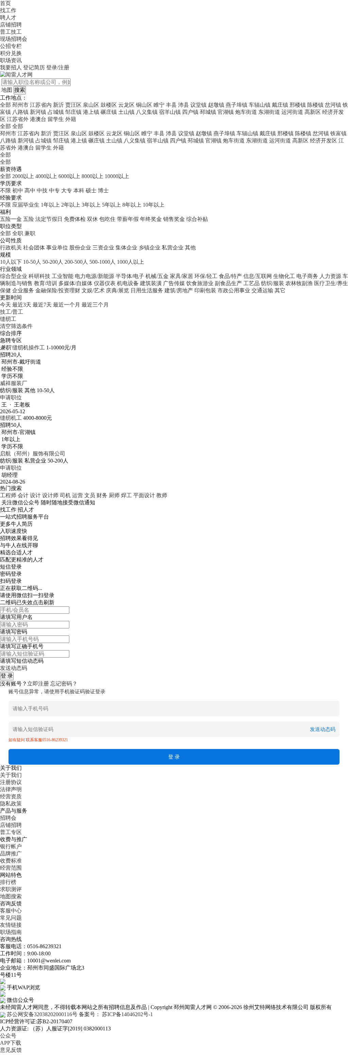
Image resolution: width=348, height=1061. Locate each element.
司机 (65, 495)
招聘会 (8, 818)
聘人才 (8, 17)
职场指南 (11, 932)
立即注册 (38, 683)
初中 (17, 190)
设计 (35, 495)
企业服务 (23, 290)
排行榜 (8, 882)
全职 (17, 233)
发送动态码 (13, 668)
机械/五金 (157, 276)
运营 (77, 495)
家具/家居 (181, 276)
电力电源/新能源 (94, 276)
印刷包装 (205, 290)
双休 (92, 219)
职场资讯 (11, 60)
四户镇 (190, 112)
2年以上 (70, 205)
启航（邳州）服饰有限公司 (32, 453)
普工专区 (11, 832)
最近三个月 (95, 305)
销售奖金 (174, 219)
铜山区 (144, 105)
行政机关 (11, 247)
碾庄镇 (109, 112)
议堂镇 (198, 105)
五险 (28, 219)
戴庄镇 (280, 105)
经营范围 (11, 868)
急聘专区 (11, 340)
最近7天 (42, 305)
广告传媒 (174, 283)
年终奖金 (151, 219)
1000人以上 (130, 262)
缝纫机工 (11, 418)
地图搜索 (11, 896)
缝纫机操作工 (28, 347)
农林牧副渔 (299, 283)
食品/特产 (230, 276)
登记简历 (34, 67)
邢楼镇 (298, 105)
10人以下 (11, 262)
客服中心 (11, 911)
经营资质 (11, 796)
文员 (89, 495)
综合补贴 (197, 219)
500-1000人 (102, 262)
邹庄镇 (73, 112)
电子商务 (307, 276)
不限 (5, 190)
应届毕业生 (25, 205)
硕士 (91, 190)
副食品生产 (228, 283)
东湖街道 (269, 112)
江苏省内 (41, 105)
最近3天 (21, 305)
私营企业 (173, 247)
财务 (102, 495)
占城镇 (56, 112)
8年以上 (131, 205)
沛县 (183, 105)
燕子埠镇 (236, 105)
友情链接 (11, 925)
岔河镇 (333, 105)
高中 (29, 190)
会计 (23, 495)
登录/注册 (57, 67)
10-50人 (32, 262)
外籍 (70, 119)
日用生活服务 (146, 290)
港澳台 (38, 119)
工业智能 (62, 276)
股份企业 (80, 247)
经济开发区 (323, 140)
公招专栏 (11, 46)
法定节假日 (49, 219)
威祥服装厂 (13, 383)
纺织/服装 (272, 283)
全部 (5, 105)
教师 (161, 495)
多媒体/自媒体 (75, 283)
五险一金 (11, 219)
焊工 (126, 495)
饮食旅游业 (199, 283)
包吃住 (107, 219)
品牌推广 (11, 853)
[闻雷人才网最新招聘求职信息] (16, 74)
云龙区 (126, 105)
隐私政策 (11, 803)
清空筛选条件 (16, 326)
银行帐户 (11, 846)
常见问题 (11, 918)
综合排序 (11, 333)
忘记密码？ (63, 683)
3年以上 (91, 205)
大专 (66, 190)
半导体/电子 (130, 276)
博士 (103, 190)
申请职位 (11, 397)
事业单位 (57, 247)
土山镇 (126, 112)
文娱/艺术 (93, 290)
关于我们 (11, 775)
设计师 (50, 495)
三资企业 (103, 247)
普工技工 (11, 32)
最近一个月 (66, 305)
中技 (42, 190)
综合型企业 (13, 276)
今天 (5, 305)
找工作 (8, 10)
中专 (54, 190)
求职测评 (11, 889)
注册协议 (11, 782)
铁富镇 (338, 133)
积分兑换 (11, 53)
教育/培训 (45, 283)
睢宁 (159, 105)
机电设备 (128, 283)
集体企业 (126, 247)
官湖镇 (226, 112)
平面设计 (144, 495)
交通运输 (262, 290)
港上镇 (91, 112)
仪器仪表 (105, 283)
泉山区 (91, 105)
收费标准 (11, 861)
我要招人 (11, 67)
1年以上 (50, 205)
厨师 (114, 495)
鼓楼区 (109, 105)
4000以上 (46, 176)
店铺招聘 (11, 25)
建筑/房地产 (178, 290)
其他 (190, 247)
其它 (280, 290)
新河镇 (38, 112)
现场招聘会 (13, 39)
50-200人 (52, 262)
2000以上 (23, 176)
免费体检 (75, 219)
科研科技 (39, 276)
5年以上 (111, 205)
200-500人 (76, 262)
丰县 (171, 105)
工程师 (8, 495)
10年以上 (153, 205)
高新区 (312, 112)
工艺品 (251, 283)
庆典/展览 (117, 290)
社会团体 (34, 247)
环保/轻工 (206, 276)
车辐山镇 (260, 105)
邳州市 (20, 105)
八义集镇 (147, 112)
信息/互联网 (257, 276)
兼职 (29, 233)
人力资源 (330, 276)
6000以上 (69, 176)
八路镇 (20, 112)
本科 (78, 190)
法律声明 (11, 789)
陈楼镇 (315, 105)
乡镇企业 (149, 247)
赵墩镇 (216, 105)
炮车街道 (246, 112)
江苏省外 (18, 119)
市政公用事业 (234, 290)
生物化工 (284, 276)
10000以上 (117, 176)
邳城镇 (208, 112)
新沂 (58, 105)
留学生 (56, 119)
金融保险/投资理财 (57, 290)
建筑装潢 (151, 283)
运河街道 (292, 112)
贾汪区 (73, 105)
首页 (5, 3)
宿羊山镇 (170, 112)
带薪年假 (128, 219)
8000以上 (92, 176)
